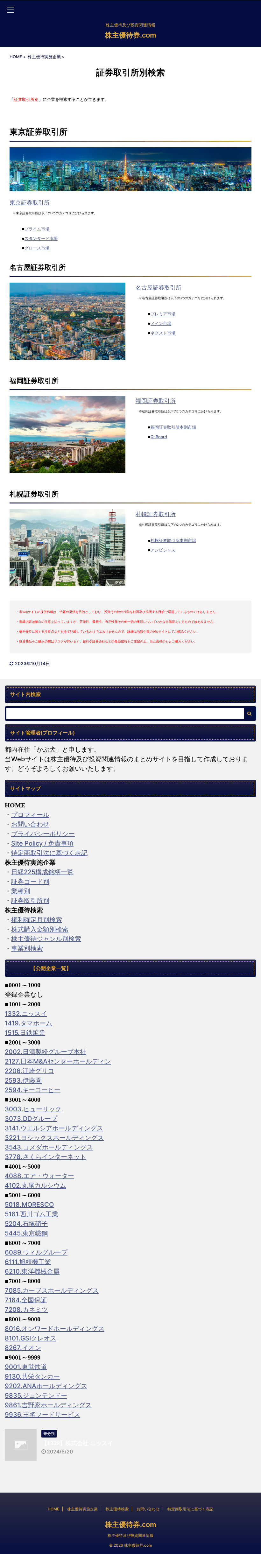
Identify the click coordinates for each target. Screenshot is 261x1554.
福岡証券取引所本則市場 (173, 427)
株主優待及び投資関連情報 (130, 1535)
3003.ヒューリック (33, 1109)
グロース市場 (37, 248)
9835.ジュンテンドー (36, 1395)
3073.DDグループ (31, 1118)
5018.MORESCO (29, 1204)
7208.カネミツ (26, 1309)
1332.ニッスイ (26, 1013)
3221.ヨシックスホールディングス (54, 1138)
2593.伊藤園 (23, 1080)
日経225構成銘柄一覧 (42, 872)
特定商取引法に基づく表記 (49, 853)
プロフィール (30, 815)
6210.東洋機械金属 (32, 1271)
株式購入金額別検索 (39, 929)
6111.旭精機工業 (28, 1262)
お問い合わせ (30, 824)
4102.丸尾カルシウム (35, 1185)
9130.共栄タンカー (32, 1376)
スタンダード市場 (41, 238)
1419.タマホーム (28, 1023)
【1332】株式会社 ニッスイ (77, 1443)
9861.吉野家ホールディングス (48, 1405)
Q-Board (159, 436)
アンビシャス (163, 550)
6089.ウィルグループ (36, 1252)
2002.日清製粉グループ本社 (45, 1052)
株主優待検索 (117, 1509)
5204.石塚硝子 (26, 1223)
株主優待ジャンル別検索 (46, 939)
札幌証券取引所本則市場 (173, 540)
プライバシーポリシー (43, 834)
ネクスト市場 (163, 333)
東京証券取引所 (30, 202)
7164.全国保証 (26, 1300)
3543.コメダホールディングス (49, 1147)
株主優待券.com (130, 35)
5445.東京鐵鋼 (26, 1233)
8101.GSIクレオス (30, 1338)
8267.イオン (23, 1348)
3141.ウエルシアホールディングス (54, 1128)
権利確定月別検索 (36, 920)
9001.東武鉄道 (26, 1367)
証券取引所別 (30, 900)
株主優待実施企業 (82, 1509)
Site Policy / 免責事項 (42, 843)
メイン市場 (161, 323)
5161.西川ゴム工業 (31, 1214)
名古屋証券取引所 (158, 287)
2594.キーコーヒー (32, 1090)
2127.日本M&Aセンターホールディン (58, 1061)
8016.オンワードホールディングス (54, 1329)
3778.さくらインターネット (45, 1157)
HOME (53, 1509)
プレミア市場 (163, 314)
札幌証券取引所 (156, 513)
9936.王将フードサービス (42, 1414)
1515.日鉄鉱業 (25, 1033)
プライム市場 (37, 229)
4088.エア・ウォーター (39, 1176)
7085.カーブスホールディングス (52, 1290)
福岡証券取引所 (156, 400)
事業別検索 (27, 948)
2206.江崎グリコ (29, 1071)
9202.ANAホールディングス (46, 1386)
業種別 (20, 891)
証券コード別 (30, 881)
